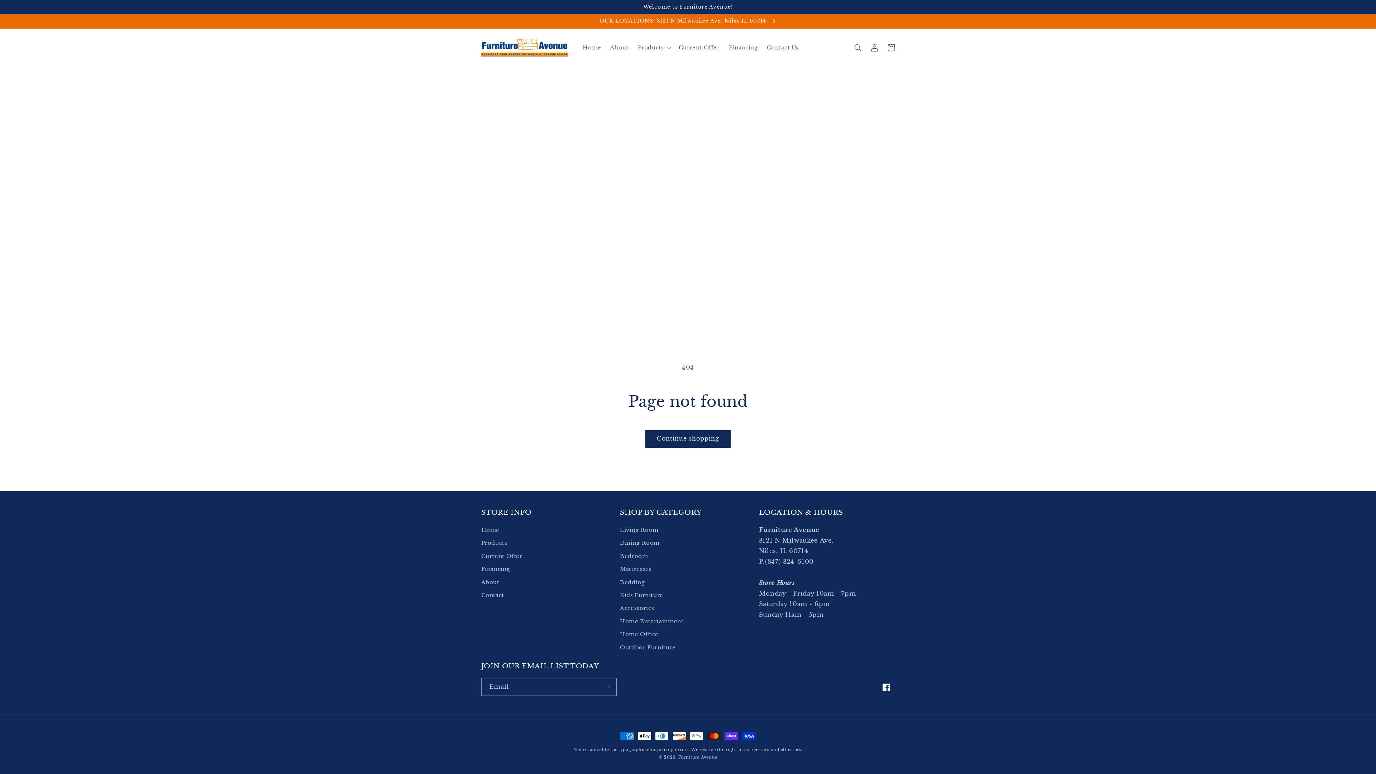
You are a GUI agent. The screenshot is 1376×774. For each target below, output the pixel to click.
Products (494, 543)
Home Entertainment (651, 621)
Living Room (639, 530)
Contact (492, 595)
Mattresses (635, 569)
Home (490, 530)
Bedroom (634, 556)
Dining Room (640, 543)
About (490, 582)
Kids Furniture (641, 595)
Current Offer (501, 556)
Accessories (637, 608)
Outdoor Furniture (648, 647)
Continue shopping (688, 438)
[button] (653, 48)
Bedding (632, 582)
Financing (495, 569)
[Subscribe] (607, 687)
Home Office (639, 634)
